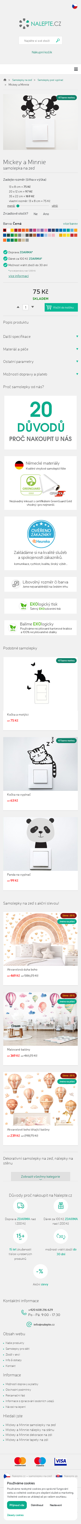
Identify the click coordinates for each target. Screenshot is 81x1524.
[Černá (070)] (4, 230)
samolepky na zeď (40, 1475)
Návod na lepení (16, 1406)
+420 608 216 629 (40, 1310)
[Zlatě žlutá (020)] (75, 230)
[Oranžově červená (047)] (75, 235)
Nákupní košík (42, 52)
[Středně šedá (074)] (27, 240)
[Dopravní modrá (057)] (4, 235)
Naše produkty (15, 1343)
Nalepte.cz (19, 1475)
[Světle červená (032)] (19, 230)
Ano (46, 214)
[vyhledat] (58, 40)
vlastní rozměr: (18, 201)
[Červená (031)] (72, 235)
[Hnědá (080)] (30, 235)
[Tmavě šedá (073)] (27, 235)
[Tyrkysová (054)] (68, 230)
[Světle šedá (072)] (23, 235)
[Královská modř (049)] (49, 230)
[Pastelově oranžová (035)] (4, 240)
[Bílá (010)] (8, 230)
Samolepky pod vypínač (50, 79)
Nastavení (56, 1505)
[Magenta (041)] (34, 230)
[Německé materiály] (40, 483)
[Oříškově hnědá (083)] (34, 235)
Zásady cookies (15, 1515)
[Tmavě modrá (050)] (53, 230)
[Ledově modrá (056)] (72, 230)
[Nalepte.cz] (40, 23)
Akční (40, 1284)
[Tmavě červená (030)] (15, 230)
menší (11, 205)
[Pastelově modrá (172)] (45, 235)
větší (55, 205)
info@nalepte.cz (44, 1324)
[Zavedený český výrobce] (40, 423)
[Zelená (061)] (12, 240)
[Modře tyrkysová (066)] (8, 240)
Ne (36, 214)
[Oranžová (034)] (23, 230)
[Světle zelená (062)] (12, 235)
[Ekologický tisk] (40, 606)
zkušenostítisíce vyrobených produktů (20, 1254)
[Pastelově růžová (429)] (53, 235)
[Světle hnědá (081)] (19, 240)
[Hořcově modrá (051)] (57, 230)
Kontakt (11, 1365)
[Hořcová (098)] (42, 235)
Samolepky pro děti (17, 1348)
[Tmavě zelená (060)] (8, 235)
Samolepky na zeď (22, 79)
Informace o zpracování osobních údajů (30, 1401)
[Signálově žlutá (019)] (60, 235)
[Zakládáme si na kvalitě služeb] (40, 543)
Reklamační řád (15, 1395)
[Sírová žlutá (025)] (68, 235)
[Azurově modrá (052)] (60, 230)
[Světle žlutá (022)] (64, 235)
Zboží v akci (13, 1354)
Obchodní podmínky (18, 1389)
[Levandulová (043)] (42, 230)
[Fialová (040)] (30, 230)
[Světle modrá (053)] (64, 230)
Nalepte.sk (71, 1475)
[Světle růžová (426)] (49, 235)
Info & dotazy (14, 1360)
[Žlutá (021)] (12, 230)
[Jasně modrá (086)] (38, 235)
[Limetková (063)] (15, 235)
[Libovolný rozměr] (40, 584)
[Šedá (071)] (19, 235)
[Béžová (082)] (23, 240)
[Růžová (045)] (45, 230)
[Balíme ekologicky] (40, 628)
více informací (19, 276)
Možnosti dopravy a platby (22, 1384)
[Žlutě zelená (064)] (15, 240)
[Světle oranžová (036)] (27, 230)
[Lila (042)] (38, 230)
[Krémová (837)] (57, 235)
